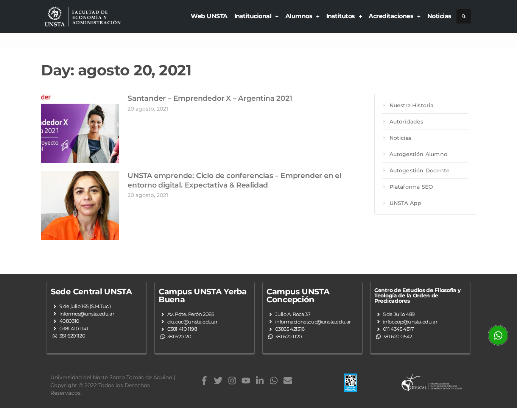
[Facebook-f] (204, 381)
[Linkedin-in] (260, 381)
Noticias (439, 16)
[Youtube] (246, 381)
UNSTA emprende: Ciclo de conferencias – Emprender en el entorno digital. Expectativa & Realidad (234, 180)
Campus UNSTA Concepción (297, 295)
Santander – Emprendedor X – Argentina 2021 (210, 98)
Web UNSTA (209, 16)
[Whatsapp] (274, 381)
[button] (463, 16)
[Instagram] (232, 381)
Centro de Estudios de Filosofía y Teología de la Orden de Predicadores (417, 295)
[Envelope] (288, 381)
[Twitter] (218, 381)
